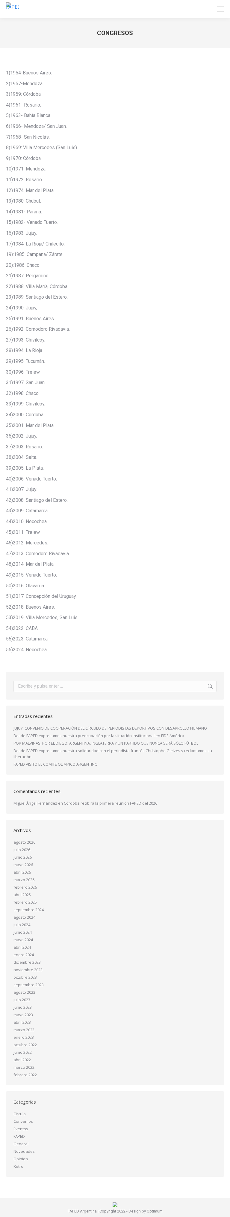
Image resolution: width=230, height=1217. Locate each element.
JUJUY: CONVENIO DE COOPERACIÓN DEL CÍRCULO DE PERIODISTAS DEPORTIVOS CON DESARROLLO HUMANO (110, 728)
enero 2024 (23, 954)
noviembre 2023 (28, 969)
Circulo (19, 1113)
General (20, 1143)
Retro (18, 1166)
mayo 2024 (23, 939)
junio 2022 (22, 1052)
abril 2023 (22, 1022)
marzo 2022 (23, 1067)
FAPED (19, 1136)
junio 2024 (22, 932)
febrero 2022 (25, 1074)
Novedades (24, 1151)
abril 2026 (22, 872)
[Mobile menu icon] (220, 9)
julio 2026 (21, 849)
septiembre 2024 (28, 909)
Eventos (20, 1128)
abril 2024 (22, 947)
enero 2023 (23, 1037)
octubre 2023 (25, 977)
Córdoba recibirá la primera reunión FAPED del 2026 (110, 803)
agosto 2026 (24, 842)
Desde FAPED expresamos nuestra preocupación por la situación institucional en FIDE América (98, 735)
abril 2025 (22, 894)
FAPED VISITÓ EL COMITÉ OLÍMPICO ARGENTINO (55, 764)
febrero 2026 (25, 887)
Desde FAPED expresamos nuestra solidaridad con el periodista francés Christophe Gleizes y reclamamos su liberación (112, 753)
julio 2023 (21, 999)
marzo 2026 (23, 879)
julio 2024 (21, 924)
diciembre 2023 (27, 962)
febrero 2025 (25, 902)
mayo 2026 (23, 864)
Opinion (20, 1158)
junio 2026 (22, 857)
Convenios (23, 1121)
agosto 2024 (24, 917)
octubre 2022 (25, 1044)
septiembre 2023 (28, 984)
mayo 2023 (23, 1014)
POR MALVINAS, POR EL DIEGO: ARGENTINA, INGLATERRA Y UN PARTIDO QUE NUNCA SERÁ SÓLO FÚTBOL (105, 743)
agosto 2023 (24, 992)
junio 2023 (22, 1007)
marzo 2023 (23, 1029)
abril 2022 (22, 1059)
